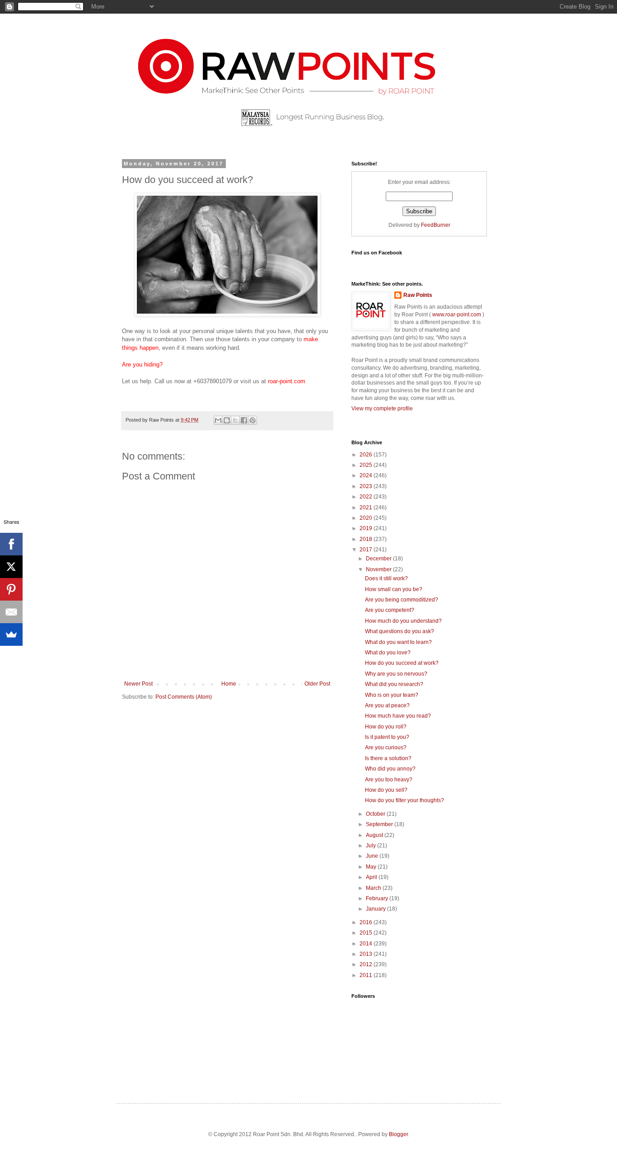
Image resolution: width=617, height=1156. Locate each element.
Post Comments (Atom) (183, 697)
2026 (367, 454)
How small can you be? (393, 589)
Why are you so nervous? (396, 674)
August (375, 835)
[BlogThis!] (226, 420)
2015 (367, 933)
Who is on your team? (391, 695)
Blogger (398, 1134)
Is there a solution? (388, 758)
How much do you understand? (403, 621)
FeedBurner (435, 225)
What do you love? (388, 652)
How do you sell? (386, 790)
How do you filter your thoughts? (404, 800)
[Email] (11, 612)
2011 (367, 975)
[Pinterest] (11, 589)
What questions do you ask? (399, 631)
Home (228, 684)
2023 (367, 486)
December (379, 558)
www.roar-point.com (456, 314)
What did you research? (394, 684)
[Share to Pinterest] (252, 420)
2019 (367, 528)
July (371, 845)
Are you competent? (389, 610)
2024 (367, 475)
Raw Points (417, 295)
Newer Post (138, 684)
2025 (367, 465)
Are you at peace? (387, 705)
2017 (367, 549)
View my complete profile (382, 408)
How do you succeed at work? (402, 663)
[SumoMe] (11, 634)
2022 (367, 496)
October (376, 814)
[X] (11, 566)
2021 (367, 507)
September (380, 824)
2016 (367, 922)
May (372, 867)
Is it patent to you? (387, 737)
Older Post (317, 684)
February (377, 898)
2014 (367, 943)
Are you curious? (386, 747)
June (372, 856)
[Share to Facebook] (243, 420)
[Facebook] (11, 544)
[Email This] (218, 420)
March (374, 888)
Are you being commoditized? (401, 600)
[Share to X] (235, 420)
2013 (367, 954)
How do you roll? (386, 727)
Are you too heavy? (388, 779)
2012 (367, 964)
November (379, 569)
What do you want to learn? (398, 642)
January (376, 909)
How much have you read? (398, 716)
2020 (367, 518)
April (372, 877)
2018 (367, 539)
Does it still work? (386, 578)
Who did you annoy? (390, 769)
